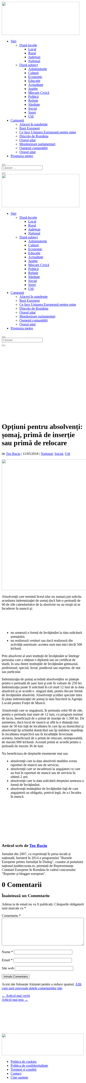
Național (34, 61)
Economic (35, 77)
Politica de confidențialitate (29, 1065)
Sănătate (34, 104)
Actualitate (35, 85)
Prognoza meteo (22, 156)
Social (32, 108)
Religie (33, 100)
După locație (28, 45)
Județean (34, 57)
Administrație (37, 69)
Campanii (17, 120)
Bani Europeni (29, 128)
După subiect (28, 65)
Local (32, 49)
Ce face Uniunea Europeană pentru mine (47, 132)
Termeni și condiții (23, 1069)
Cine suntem (19, 1077)
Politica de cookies (24, 1061)
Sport (32, 112)
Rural (32, 53)
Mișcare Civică (38, 92)
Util (31, 116)
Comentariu (11, 916)
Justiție (33, 89)
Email (7, 960)
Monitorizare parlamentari (37, 144)
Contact (16, 1073)
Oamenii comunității (33, 148)
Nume (7, 952)
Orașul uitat (27, 140)
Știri (13, 41)
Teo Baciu (13, 454)
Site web (8, 968)
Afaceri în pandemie (33, 124)
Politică (33, 96)
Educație (34, 81)
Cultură (33, 73)
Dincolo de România (33, 136)
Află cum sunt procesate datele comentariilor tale (41, 986)
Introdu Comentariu (16, 976)
